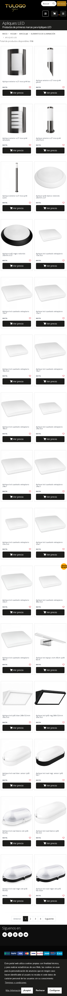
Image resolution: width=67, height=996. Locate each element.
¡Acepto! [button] (27, 990)
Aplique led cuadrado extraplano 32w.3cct (15, 543)
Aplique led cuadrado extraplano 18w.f (49, 370)
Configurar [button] (55, 990)
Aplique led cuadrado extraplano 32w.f (49, 543)
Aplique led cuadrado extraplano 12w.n (49, 312)
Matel (4, 87)
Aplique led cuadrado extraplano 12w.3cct (49, 254)
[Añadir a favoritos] (29, 87)
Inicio (4, 34)
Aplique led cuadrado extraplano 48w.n (15, 659)
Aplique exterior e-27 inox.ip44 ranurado (14, 139)
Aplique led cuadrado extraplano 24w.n (49, 485)
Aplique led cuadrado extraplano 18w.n (15, 428)
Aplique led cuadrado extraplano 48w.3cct (49, 601)
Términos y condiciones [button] (15, 982)
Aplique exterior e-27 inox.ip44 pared (48, 81)
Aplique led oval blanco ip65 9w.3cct (47, 832)
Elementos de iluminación (43, 34)
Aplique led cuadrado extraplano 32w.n (15, 601)
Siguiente (49, 918)
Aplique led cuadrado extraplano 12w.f (15, 312)
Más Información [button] (13, 990)
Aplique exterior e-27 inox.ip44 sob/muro (48, 139)
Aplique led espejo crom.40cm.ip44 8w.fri (50, 659)
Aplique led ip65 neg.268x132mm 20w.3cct (49, 716)
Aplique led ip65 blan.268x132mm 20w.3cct (16, 716)
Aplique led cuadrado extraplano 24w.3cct (49, 428)
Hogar (13, 34)
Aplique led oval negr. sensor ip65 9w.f (49, 774)
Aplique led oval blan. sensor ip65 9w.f (16, 774)
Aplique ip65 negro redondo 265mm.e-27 (13, 254)
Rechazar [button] (40, 990)
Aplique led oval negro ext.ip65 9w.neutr (48, 890)
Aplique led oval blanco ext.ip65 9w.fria (15, 832)
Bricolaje (23, 34)
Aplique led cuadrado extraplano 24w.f (15, 485)
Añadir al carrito (17, 100)
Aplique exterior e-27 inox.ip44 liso (16, 81)
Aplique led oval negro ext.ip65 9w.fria (14, 890)
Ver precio (18, 92)
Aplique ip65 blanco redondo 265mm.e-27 (48, 197)
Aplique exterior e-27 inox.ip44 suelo (14, 197)
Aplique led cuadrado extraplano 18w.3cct (15, 370)
